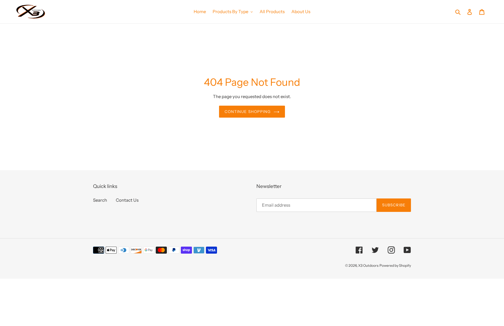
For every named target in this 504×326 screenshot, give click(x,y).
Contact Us (127, 200)
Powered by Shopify (395, 265)
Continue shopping (248, 111)
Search (100, 200)
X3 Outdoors (368, 265)
